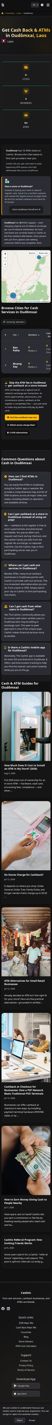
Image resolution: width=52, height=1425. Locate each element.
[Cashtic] (3, 5)
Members (32, 335)
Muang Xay (17, 365)
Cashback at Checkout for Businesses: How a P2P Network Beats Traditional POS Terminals (23, 1090)
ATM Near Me (26, 1322)
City (15, 335)
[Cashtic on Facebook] (3, 1308)
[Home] (2, 13)
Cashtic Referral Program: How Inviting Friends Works (23, 1241)
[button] (5, 254)
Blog (26, 1336)
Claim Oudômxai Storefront (25, 209)
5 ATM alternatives (19, 432)
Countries (10, 13)
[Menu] (48, 5)
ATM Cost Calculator (26, 1346)
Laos (19, 13)
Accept (32, 1420)
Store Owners (26, 1341)
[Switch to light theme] (42, 5)
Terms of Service (26, 1369)
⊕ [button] (5, 264)
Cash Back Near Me (26, 1327)
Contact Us (26, 1360)
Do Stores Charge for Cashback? (23, 874)
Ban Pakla (16, 349)
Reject (19, 1420)
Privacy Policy (26, 1365)
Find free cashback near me (23, 417)
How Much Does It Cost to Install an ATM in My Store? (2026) (24, 767)
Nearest (32, 253)
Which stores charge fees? (22, 425)
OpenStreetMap (35, 301)
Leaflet (23, 301)
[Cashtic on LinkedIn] (8, 1308)
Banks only (43, 253)
